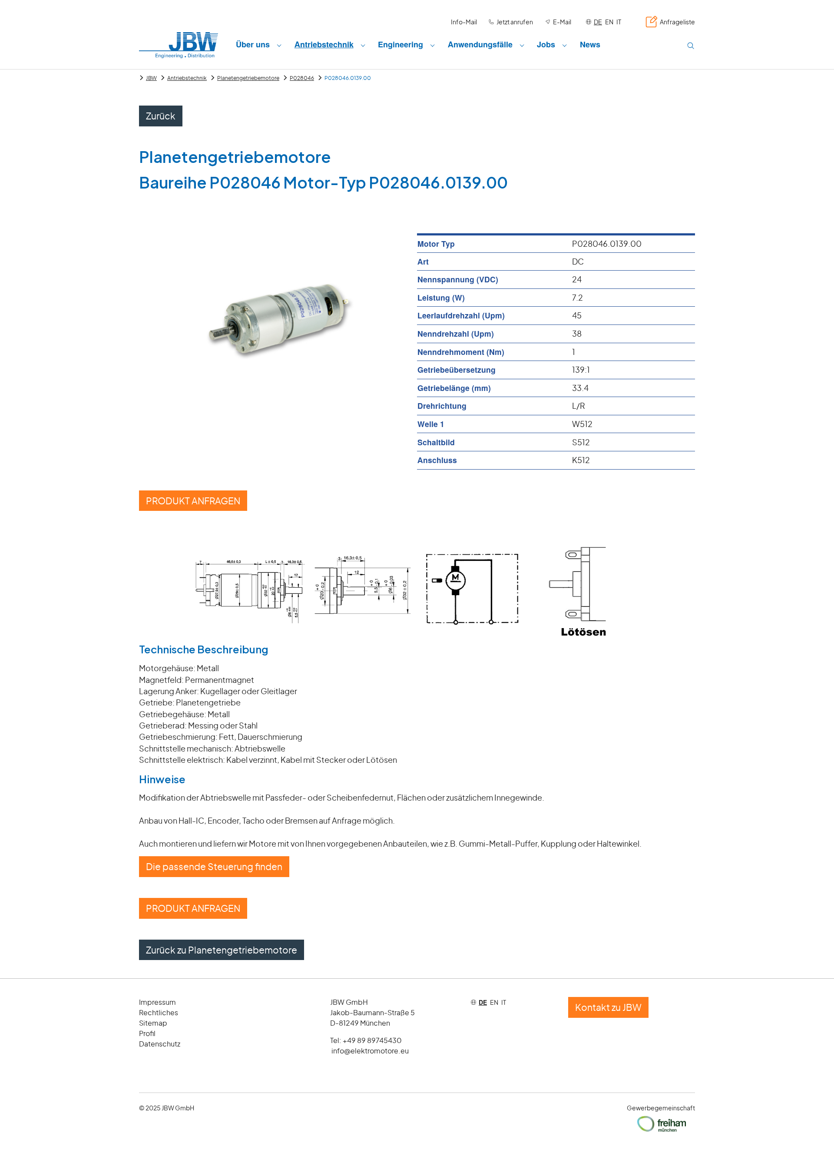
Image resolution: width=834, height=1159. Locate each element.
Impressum (157, 1002)
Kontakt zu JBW (608, 1007)
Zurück (160, 116)
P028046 (302, 78)
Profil (147, 1033)
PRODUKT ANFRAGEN (193, 501)
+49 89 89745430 (372, 1040)
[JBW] (178, 44)
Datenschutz (159, 1043)
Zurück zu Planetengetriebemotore (221, 950)
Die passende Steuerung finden (214, 866)
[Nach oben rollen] (813, 1138)
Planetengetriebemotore (248, 78)
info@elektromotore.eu (370, 1050)
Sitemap (153, 1022)
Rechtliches (158, 1012)
